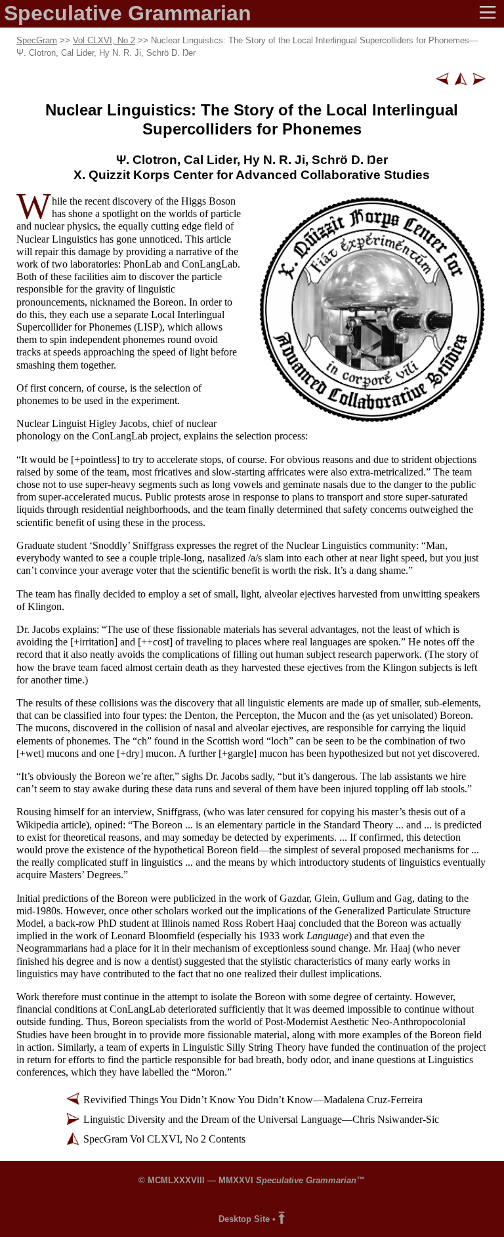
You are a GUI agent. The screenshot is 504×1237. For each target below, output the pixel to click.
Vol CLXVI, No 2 (104, 40)
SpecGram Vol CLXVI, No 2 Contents (164, 1139)
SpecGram (36, 40)
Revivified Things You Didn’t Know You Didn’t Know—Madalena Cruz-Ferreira (253, 1099)
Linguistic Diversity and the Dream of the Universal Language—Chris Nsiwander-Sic (261, 1119)
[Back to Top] (281, 1219)
